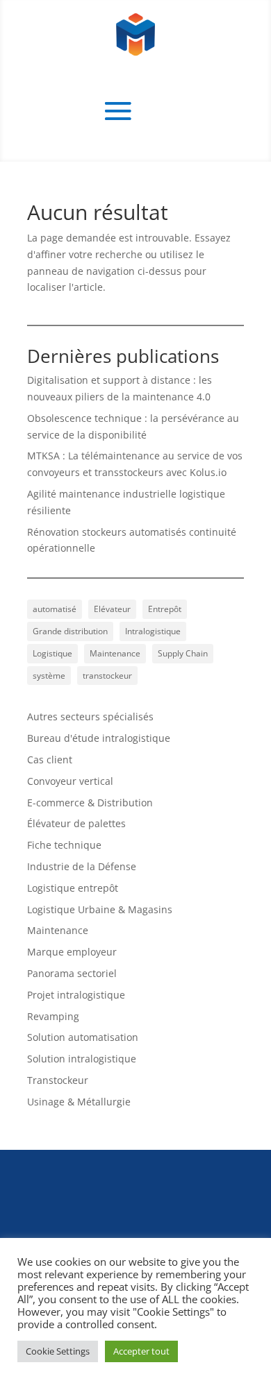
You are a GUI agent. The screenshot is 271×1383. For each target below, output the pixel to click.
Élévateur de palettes (76, 823)
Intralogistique (153, 631)
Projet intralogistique (76, 994)
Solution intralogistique (81, 1058)
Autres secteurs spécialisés (90, 716)
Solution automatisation (82, 1037)
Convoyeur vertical (70, 781)
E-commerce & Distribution (90, 802)
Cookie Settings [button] (58, 1351)
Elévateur (112, 609)
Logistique (52, 653)
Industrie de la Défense (81, 866)
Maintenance (115, 653)
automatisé (54, 609)
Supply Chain (183, 653)
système (49, 675)
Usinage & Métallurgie (79, 1101)
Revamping (53, 1016)
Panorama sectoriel (72, 973)
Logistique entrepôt (72, 887)
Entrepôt (164, 609)
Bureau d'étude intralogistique (98, 738)
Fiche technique (64, 844)
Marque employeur (72, 951)
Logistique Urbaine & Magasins (99, 909)
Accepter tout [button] (141, 1351)
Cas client (49, 759)
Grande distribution (70, 631)
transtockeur (107, 675)
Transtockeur (57, 1080)
